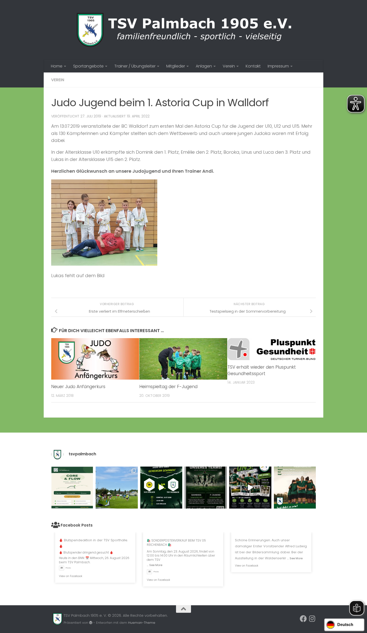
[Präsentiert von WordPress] (90, 622)
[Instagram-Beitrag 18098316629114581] (72, 488)
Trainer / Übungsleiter (135, 66)
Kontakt (253, 66)
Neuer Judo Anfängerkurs (78, 387)
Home (56, 66)
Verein (229, 66)
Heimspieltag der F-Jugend (168, 387)
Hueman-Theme (141, 622)
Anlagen (204, 66)
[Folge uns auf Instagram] (312, 618)
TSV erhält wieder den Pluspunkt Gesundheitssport (261, 370)
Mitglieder (175, 66)
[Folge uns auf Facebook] (303, 618)
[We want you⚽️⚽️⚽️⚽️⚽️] (206, 488)
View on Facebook (70, 576)
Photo (68, 568)
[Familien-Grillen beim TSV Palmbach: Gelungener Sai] (117, 488)
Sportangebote (88, 66)
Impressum (278, 66)
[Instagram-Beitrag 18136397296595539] (161, 488)
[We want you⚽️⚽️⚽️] (295, 488)
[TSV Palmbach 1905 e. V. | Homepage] (183, 30)
